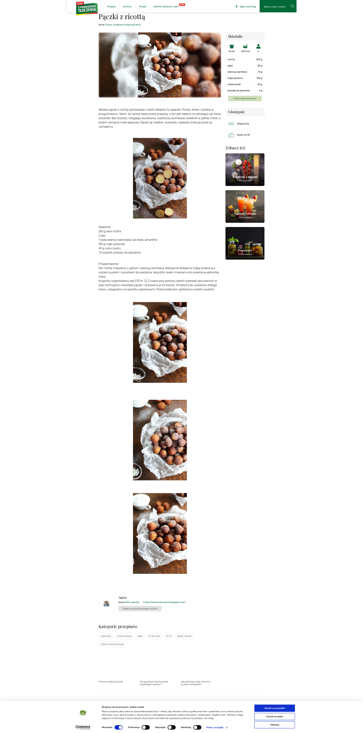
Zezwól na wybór (274, 716)
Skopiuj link (243, 123)
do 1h (168, 636)
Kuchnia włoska (124, 636)
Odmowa (274, 725)
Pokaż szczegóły (215, 727)
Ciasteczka (106, 636)
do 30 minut (154, 636)
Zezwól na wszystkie (274, 708)
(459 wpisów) (132, 602)
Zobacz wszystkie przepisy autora (140, 608)
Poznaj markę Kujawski (111, 681)
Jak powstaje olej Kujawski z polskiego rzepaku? (154, 683)
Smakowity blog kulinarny (127, 24)
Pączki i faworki (184, 636)
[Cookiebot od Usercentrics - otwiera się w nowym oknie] (83, 727)
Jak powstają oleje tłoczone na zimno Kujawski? (195, 683)
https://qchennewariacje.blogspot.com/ (164, 602)
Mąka (140, 636)
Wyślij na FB (243, 135)
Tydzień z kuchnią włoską (112, 644)
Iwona (109, 24)
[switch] (146, 727)
